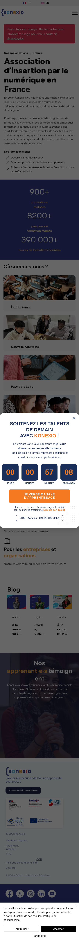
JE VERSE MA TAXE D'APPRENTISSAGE (39, 496)
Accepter (58, 929)
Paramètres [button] (39, 935)
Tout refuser (21, 929)
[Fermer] (73, 907)
